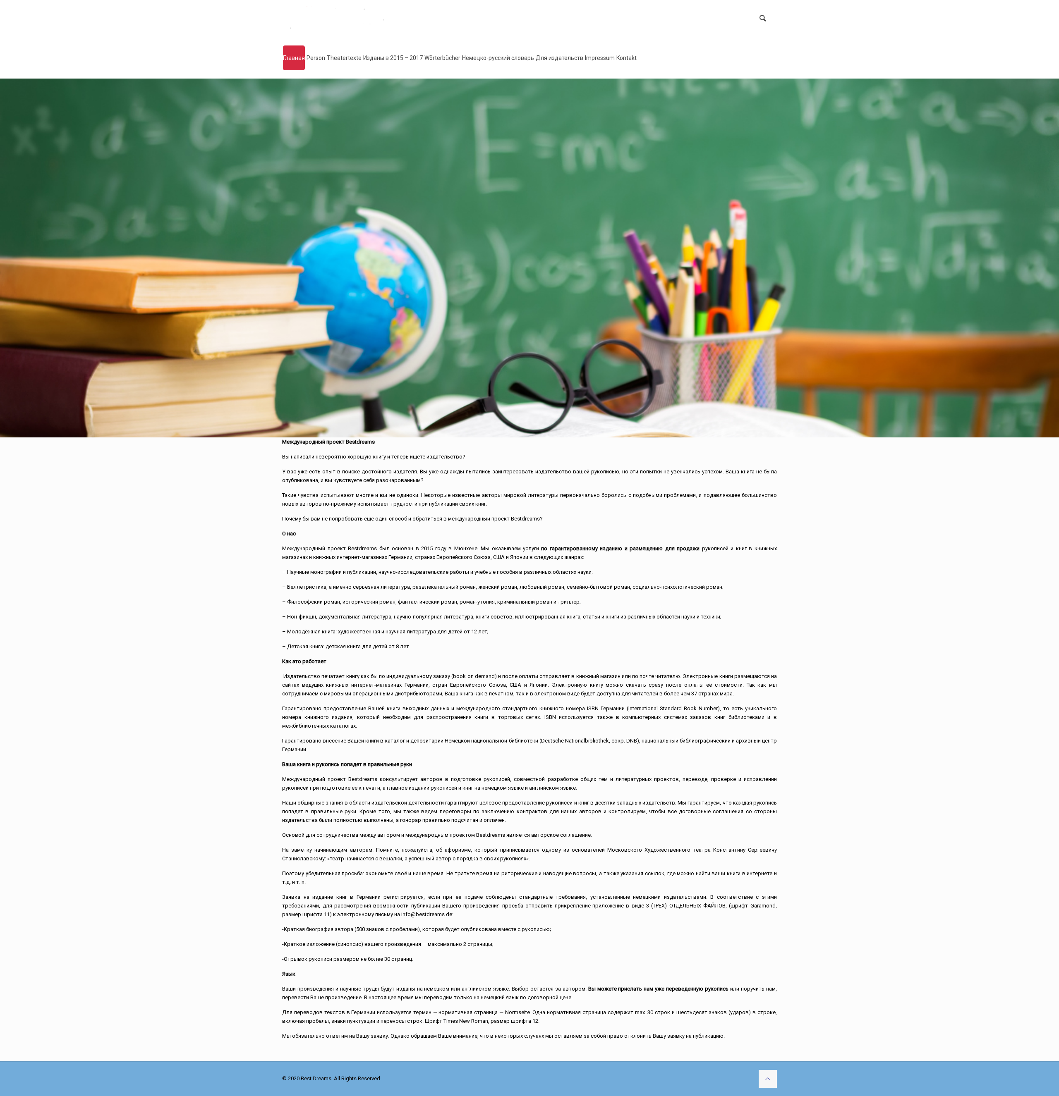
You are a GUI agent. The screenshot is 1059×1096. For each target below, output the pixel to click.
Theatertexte (344, 58)
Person (316, 58)
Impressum (600, 58)
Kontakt (626, 58)
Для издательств (559, 58)
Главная (294, 58)
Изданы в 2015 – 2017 (393, 58)
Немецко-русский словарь (498, 58)
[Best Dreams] (343, 18)
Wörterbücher (442, 58)
